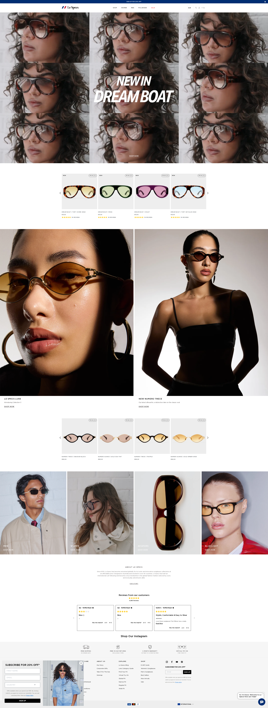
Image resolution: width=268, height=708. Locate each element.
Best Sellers (145, 675)
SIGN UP (187, 672)
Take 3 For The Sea (103, 672)
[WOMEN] (100, 512)
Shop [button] (115, 7)
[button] (196, 7)
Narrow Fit (122, 682)
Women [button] (124, 7)
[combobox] (18, 684)
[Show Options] (34, 684)
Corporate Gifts (102, 668)
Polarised (142, 7)
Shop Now (8, 550)
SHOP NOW (9, 406)
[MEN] (33, 512)
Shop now (134, 156)
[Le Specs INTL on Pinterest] (182, 662)
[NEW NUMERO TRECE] (201, 312)
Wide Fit (122, 688)
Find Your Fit (123, 672)
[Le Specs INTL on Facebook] (172, 662)
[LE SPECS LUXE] (66, 312)
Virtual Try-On (124, 675)
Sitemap (99, 675)
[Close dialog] (81, 663)
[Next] (207, 193)
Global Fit (122, 678)
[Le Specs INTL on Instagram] (167, 662)
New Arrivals (145, 678)
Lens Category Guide (126, 668)
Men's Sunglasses (147, 672)
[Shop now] (134, 87)
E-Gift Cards (145, 665)
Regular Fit (122, 685)
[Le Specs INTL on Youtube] (177, 662)
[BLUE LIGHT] (235, 512)
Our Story (134, 583)
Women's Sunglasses (148, 668)
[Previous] (60, 193)
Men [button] (132, 7)
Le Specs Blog (124, 665)
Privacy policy (178, 682)
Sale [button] (153, 7)
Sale (142, 682)
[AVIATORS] (167, 512)
